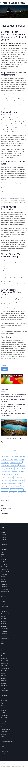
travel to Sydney (13, 492)
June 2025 (3, 557)
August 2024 (4, 574)
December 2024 (4, 569)
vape (8, 496)
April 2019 (3, 710)
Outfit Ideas (3, 734)
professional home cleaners (18, 471)
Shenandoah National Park (18, 480)
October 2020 (4, 665)
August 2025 (4, 552)
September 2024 (5, 571)
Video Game (4, 754)
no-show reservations (20, 468)
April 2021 (3, 651)
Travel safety (5, 492)
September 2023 (5, 591)
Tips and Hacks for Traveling (7, 741)
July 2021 (3, 643)
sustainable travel (16, 45)
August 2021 (4, 641)
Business (3, 726)
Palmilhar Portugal (6, 471)
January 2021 (4, 658)
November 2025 (4, 547)
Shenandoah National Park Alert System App (12, 483)
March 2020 (4, 683)
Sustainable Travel (6, 508)
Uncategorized (4, 751)
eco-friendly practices (7, 43)
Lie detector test (5, 465)
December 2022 (4, 606)
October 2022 (4, 611)
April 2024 (3, 581)
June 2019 (3, 705)
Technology (3, 739)
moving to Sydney (10, 468)
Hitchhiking (22, 43)
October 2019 (4, 695)
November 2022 (4, 609)
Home (8, 11)
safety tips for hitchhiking (7, 477)
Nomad (3, 505)
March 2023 (4, 601)
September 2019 (5, 698)
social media (4, 486)
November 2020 (4, 663)
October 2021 (4, 636)
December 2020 (4, 660)
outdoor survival (5, 45)
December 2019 (4, 690)
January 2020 (4, 688)
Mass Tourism (4, 513)
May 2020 (3, 678)
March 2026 (4, 539)
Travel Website (21, 492)
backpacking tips (13, 450)
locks (3, 468)
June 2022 (3, 618)
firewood (16, 43)
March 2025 (4, 562)
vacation (4, 496)
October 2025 (4, 549)
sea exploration (18, 477)
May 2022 (3, 621)
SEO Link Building (6, 480)
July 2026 (3, 532)
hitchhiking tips (5, 462)
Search (5, 369)
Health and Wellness (5, 729)
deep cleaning (13, 453)
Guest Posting (5, 459)
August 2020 (4, 670)
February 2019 (4, 715)
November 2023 (4, 589)
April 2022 (3, 623)
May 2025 (3, 559)
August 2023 (4, 594)
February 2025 (4, 564)
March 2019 (4, 712)
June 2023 (3, 596)
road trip (4, 474)
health (11, 459)
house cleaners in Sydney (16, 462)
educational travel (6, 456)
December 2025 (4, 544)
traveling (12, 489)
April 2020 (3, 680)
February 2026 (4, 542)
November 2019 (4, 693)
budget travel (21, 450)
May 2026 (3, 534)
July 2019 (3, 703)
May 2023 (3, 599)
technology (11, 486)
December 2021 (4, 633)
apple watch (4, 450)
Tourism (3, 744)
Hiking (15, 459)
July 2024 (3, 576)
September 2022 (5, 614)
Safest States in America (12, 474)
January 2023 (4, 604)
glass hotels (22, 456)
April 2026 (3, 537)
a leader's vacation (15, 447)
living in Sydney (14, 465)
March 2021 (4, 653)
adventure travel (5, 447)
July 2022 (3, 616)
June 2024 (3, 579)
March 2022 (4, 626)
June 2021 (3, 646)
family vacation (15, 456)
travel (22, 486)
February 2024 (4, 584)
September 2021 (5, 638)
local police (22, 465)
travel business (5, 489)
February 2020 (4, 685)
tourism (17, 486)
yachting (13, 496)
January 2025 (4, 566)
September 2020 (5, 668)
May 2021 (3, 648)
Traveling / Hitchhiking (6, 749)
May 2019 (3, 708)
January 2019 (4, 717)
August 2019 (4, 700)
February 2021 (4, 656)
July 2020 (3, 673)
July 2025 (3, 554)
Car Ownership (5, 453)
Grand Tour (4, 511)
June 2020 (3, 675)
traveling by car (19, 489)
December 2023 (4, 586)
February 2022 (4, 628)
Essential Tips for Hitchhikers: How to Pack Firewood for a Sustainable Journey (14, 35)
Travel (2, 746)
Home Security (4, 731)
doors (19, 453)
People (2, 736)
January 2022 (4, 631)
